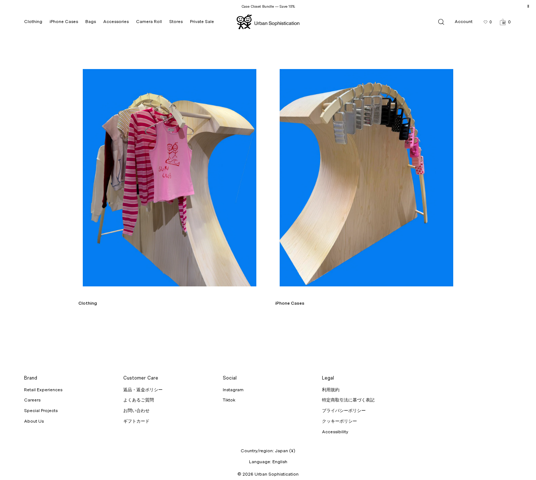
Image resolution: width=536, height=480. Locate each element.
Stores (176, 21)
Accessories (116, 21)
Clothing (33, 21)
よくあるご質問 (138, 400)
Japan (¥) (285, 450)
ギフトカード (136, 421)
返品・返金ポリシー (143, 389)
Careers (32, 400)
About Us (34, 421)
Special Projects (41, 410)
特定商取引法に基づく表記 (348, 400)
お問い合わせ (136, 410)
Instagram (233, 389)
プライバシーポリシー (344, 410)
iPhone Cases (64, 21)
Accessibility (335, 431)
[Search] (441, 22)
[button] (505, 22)
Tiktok (229, 400)
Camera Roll (149, 21)
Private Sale (202, 21)
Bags (90, 21)
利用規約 (330, 389)
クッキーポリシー (339, 421)
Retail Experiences (43, 389)
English (279, 461)
